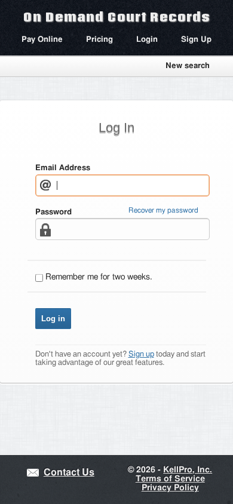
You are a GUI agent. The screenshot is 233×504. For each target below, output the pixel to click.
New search (187, 66)
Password (53, 212)
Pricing (99, 40)
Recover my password (163, 210)
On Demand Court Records (116, 17)
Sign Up (196, 40)
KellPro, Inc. (187, 470)
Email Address (62, 168)
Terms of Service (170, 479)
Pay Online (42, 40)
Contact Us (69, 472)
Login (147, 40)
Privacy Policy (170, 488)
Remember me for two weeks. (98, 277)
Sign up (141, 354)
